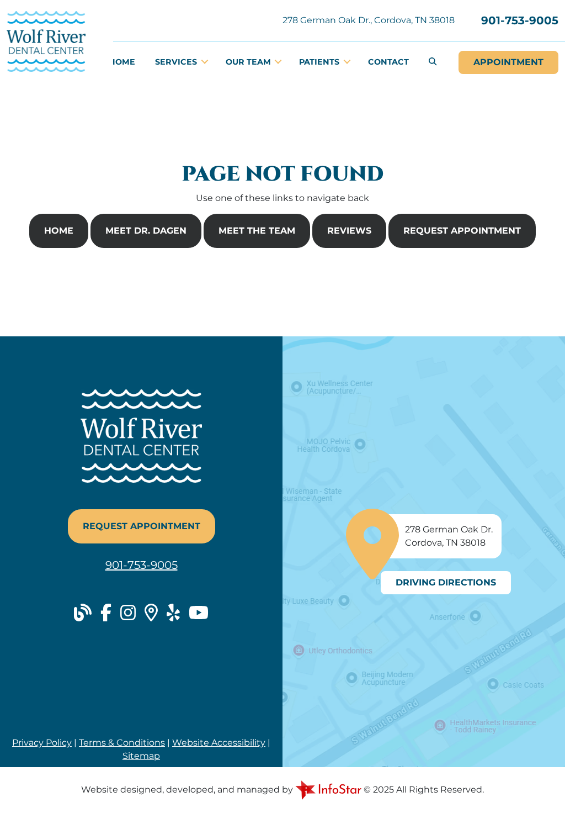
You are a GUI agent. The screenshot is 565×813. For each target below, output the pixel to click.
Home (122, 62)
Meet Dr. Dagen (145, 230)
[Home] (46, 40)
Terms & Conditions (122, 742)
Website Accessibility (218, 742)
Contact (388, 62)
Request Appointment (462, 230)
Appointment (508, 62)
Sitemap (141, 756)
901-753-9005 (519, 20)
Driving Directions (446, 582)
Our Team (249, 62)
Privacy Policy (42, 742)
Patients (320, 62)
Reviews (349, 230)
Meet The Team (256, 230)
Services (177, 62)
